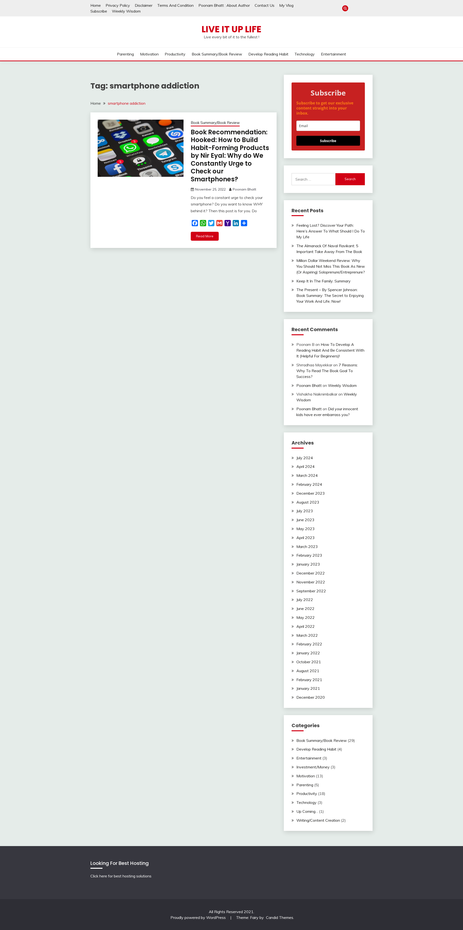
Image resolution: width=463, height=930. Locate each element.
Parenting (125, 54)
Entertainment (333, 54)
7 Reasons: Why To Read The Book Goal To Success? (327, 370)
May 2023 (305, 528)
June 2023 (305, 519)
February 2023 (309, 555)
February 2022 (309, 644)
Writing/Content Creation (318, 820)
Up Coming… (307, 811)
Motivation (149, 54)
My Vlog (286, 5)
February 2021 (309, 679)
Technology (304, 54)
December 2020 (310, 697)
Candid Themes (279, 917)
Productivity (175, 54)
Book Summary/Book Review (217, 54)
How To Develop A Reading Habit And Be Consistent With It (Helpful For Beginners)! (330, 350)
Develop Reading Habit (268, 54)
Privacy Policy (118, 5)
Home (95, 5)
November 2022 (310, 582)
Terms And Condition (175, 5)
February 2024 (309, 484)
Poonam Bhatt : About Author (224, 5)
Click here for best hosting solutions (120, 876)
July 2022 (304, 599)
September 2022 (311, 590)
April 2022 (305, 626)
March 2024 (307, 475)
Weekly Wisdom (126, 11)
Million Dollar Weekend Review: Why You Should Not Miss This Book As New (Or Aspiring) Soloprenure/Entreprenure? (330, 266)
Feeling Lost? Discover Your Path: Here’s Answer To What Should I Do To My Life (330, 231)
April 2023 (305, 537)
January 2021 (308, 688)
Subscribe (98, 11)
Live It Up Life (231, 29)
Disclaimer (143, 5)
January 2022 (308, 652)
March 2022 (307, 635)
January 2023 (308, 564)
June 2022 (305, 608)
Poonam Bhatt (244, 189)
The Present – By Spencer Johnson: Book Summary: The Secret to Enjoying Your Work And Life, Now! (330, 295)
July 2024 (304, 457)
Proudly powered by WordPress (198, 917)
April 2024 (305, 466)
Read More (204, 236)
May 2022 (305, 617)
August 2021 (307, 670)
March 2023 (307, 546)
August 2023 (307, 502)
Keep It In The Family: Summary (323, 281)
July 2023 (304, 510)
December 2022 (310, 573)
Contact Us (264, 5)
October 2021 (308, 661)
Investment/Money (313, 767)
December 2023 (310, 493)
